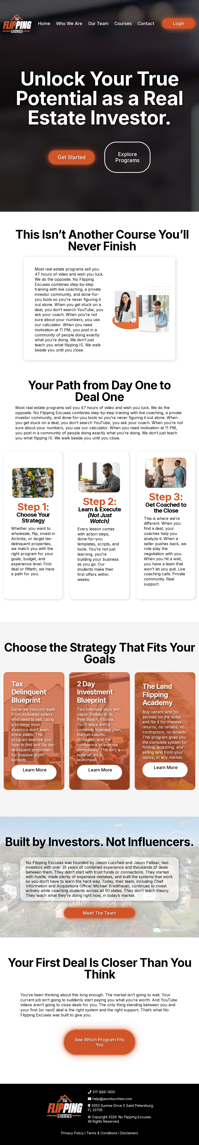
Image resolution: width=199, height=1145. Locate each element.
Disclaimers (129, 1133)
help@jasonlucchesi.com (112, 1099)
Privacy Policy (72, 1133)
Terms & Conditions (101, 1133)
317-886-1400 (103, 1092)
